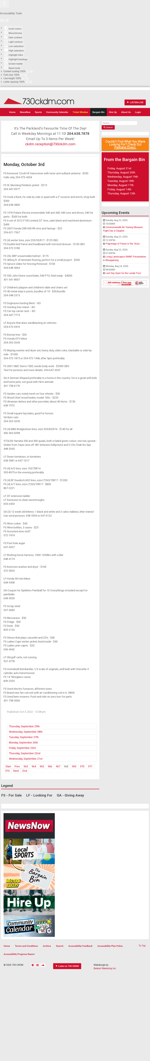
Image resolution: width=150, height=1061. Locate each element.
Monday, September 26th (23, 742)
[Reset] (2, 20)
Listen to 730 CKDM (68, 966)
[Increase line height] (27, 78)
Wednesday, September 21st (25, 758)
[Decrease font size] (21, 75)
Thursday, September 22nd (24, 753)
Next (16, 770)
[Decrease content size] (27, 71)
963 (26, 766)
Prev (17, 766)
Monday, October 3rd (24, 164)
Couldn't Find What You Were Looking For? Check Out (125, 144)
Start (8, 766)
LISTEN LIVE (136, 102)
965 (42, 766)
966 (50, 766)
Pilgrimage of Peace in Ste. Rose (123, 243)
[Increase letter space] (30, 81)
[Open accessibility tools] (4, 4)
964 (34, 766)
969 (74, 766)
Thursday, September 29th (24, 726)
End (25, 770)
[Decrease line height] (23, 78)
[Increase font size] (25, 75)
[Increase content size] (31, 71)
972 (7, 770)
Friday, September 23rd (22, 747)
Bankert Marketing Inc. (105, 968)
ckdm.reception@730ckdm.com (50, 144)
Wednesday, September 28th (25, 731)
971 (90, 766)
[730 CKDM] (48, 99)
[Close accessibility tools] (7, 20)
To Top (142, 945)
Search (109, 127)
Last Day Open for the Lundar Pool (123, 273)
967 (58, 766)
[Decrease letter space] (26, 81)
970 (82, 766)
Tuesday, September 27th (24, 737)
